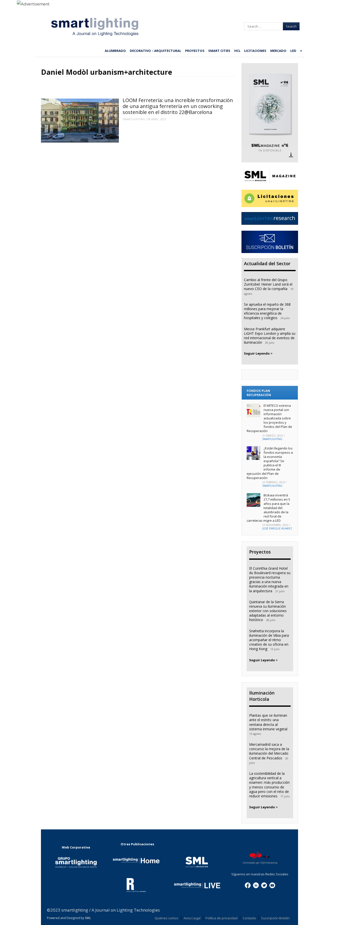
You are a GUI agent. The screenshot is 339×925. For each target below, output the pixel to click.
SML (88, 918)
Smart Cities (219, 50)
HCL (237, 50)
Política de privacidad (221, 918)
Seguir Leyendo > (258, 353)
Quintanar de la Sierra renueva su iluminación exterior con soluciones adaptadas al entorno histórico (268, 610)
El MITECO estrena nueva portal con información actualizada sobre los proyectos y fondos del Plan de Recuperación (269, 418)
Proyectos (194, 50)
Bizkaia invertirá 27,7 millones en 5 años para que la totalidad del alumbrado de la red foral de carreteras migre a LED (268, 507)
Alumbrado (115, 50)
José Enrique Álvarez (277, 528)
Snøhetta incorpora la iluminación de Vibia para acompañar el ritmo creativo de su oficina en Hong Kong (269, 640)
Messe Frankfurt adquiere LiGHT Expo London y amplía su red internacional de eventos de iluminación (269, 336)
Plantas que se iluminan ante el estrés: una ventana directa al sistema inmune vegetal (268, 722)
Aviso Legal (192, 918)
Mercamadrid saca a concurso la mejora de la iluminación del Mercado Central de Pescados (269, 751)
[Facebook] (247, 885)
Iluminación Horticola (261, 696)
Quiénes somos (166, 918)
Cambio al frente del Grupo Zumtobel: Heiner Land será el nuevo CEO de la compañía (268, 284)
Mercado (278, 50)
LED (293, 50)
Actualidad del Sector (267, 263)
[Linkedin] (256, 885)
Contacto (249, 918)
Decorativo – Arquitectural (155, 50)
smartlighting (134, 119)
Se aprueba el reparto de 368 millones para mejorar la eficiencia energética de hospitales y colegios (267, 311)
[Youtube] (272, 885)
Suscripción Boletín (275, 918)
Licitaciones (255, 50)
